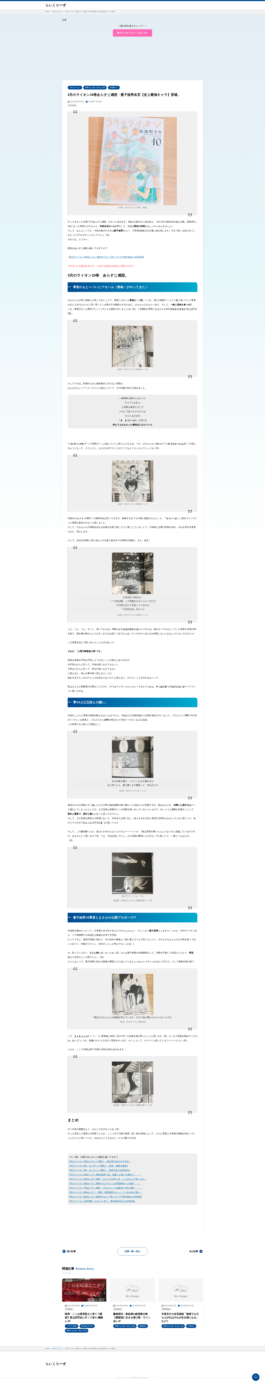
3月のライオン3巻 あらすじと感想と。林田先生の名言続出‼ (99, 1170)
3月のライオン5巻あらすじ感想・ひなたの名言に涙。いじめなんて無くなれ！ (108, 1179)
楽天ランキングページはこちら (132, 33)
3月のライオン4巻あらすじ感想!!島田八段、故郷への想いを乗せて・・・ (105, 1175)
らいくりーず (56, 5)
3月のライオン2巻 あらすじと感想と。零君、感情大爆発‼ (98, 1166)
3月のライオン (74, 87)
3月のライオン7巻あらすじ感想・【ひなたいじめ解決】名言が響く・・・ (105, 1188)
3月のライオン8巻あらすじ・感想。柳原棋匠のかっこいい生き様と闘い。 (105, 1192)
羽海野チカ (114, 87)
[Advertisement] (132, 58)
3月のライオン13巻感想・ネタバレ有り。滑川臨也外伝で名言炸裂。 (103, 1201)
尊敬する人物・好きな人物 (95, 87)
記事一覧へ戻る (132, 1251)
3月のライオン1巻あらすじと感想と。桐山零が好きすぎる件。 (100, 1161)
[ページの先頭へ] (255, 1377)
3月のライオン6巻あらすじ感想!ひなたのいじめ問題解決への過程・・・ (105, 1183)
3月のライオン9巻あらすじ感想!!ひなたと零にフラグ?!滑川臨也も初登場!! (106, 257)
